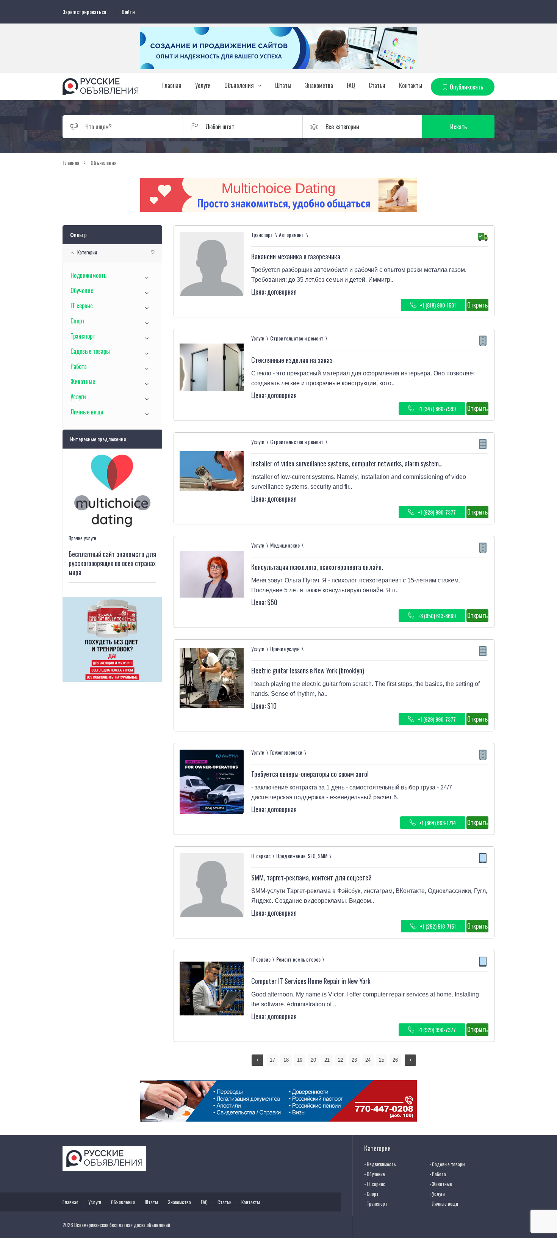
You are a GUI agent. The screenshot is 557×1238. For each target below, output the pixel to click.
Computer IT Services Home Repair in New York (311, 981)
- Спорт (371, 1194)
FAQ (351, 85)
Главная (171, 85)
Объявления (239, 85)
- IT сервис (374, 1184)
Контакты (410, 85)
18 (286, 1060)
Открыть (477, 304)
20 (313, 1060)
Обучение (81, 290)
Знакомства (319, 85)
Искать (458, 126)
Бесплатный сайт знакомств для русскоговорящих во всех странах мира (112, 563)
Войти (128, 12)
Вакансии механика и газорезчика (295, 256)
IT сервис (81, 305)
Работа (78, 366)
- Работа (437, 1174)
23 (354, 1060)
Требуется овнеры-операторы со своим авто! (310, 774)
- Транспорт (375, 1203)
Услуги (203, 85)
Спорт (77, 320)
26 (395, 1060)
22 (340, 1060)
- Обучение (374, 1174)
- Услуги (437, 1194)
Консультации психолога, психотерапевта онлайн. (317, 567)
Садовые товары (90, 351)
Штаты (283, 85)
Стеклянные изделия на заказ (292, 360)
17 (272, 1060)
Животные (82, 381)
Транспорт (82, 335)
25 (381, 1060)
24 (368, 1060)
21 (327, 1060)
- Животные (440, 1184)
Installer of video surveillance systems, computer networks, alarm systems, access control (366, 463)
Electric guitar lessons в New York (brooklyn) (307, 670)
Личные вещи (86, 411)
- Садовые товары (447, 1164)
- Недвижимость (380, 1164)
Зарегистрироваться (84, 12)
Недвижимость (88, 275)
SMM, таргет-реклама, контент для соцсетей (311, 877)
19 (299, 1060)
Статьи (377, 85)
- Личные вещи (443, 1203)
